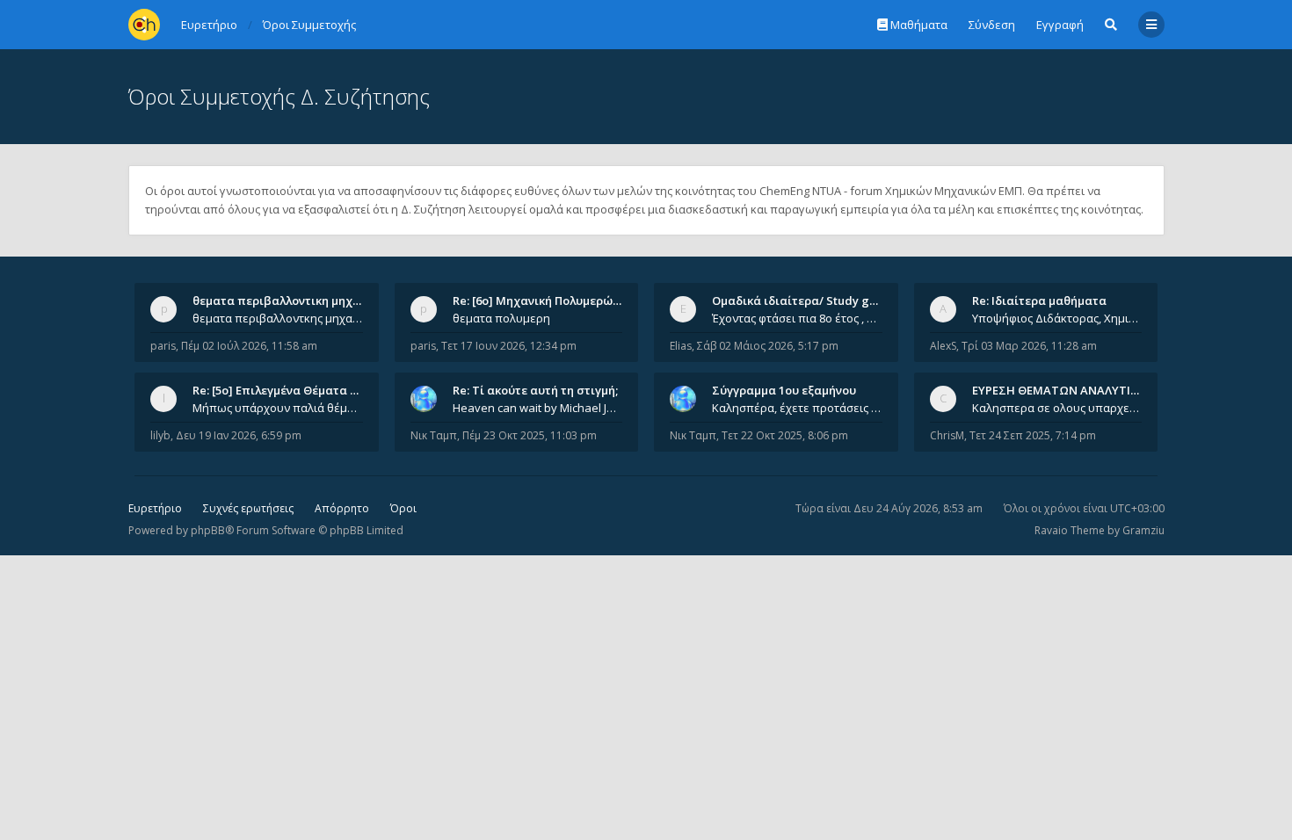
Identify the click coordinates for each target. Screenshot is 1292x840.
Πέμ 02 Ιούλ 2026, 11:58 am (249, 345)
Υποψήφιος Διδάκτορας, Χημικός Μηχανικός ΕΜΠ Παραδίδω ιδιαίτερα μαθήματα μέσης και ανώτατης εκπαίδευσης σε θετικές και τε (1057, 318)
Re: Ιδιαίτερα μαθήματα (1039, 300)
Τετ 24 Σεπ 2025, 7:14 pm (1032, 435)
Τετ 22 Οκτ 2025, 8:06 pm (785, 435)
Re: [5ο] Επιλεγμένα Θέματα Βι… (281, 390)
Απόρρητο (342, 508)
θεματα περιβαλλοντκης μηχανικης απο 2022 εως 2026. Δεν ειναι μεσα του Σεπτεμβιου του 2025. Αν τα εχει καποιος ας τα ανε (277, 318)
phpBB (208, 530)
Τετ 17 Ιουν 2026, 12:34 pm (509, 345)
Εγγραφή (1060, 25)
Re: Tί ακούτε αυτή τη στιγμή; (535, 390)
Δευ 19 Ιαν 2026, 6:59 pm (238, 435)
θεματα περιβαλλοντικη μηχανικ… (289, 300)
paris (163, 345)
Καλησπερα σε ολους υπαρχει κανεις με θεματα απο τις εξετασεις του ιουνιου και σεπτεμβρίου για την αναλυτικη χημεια (1057, 408)
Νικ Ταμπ (433, 435)
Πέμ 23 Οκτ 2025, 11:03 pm (529, 435)
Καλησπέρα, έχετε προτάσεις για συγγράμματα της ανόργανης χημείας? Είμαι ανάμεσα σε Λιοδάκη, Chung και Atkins (797, 408)
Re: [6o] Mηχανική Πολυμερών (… (544, 300)
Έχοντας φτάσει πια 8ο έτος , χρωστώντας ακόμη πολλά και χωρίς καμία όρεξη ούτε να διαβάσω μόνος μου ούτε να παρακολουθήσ (797, 318)
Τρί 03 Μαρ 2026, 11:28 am (1029, 345)
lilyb (160, 435)
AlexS (943, 345)
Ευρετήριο (155, 508)
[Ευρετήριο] (144, 24)
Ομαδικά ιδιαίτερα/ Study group (804, 300)
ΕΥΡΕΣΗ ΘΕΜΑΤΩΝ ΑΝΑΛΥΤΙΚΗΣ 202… (1078, 390)
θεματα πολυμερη (501, 318)
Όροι (403, 508)
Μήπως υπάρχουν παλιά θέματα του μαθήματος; (277, 408)
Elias (681, 345)
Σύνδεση (992, 25)
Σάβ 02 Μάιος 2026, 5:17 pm (767, 345)
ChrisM (947, 435)
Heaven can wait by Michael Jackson (538, 408)
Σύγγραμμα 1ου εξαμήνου (784, 390)
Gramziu (1143, 530)
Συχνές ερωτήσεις (248, 508)
